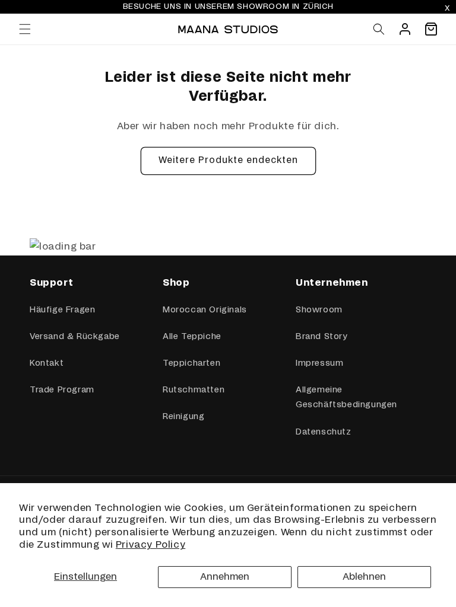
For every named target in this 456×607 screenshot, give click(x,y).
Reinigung (183, 417)
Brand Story (321, 337)
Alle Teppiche (192, 337)
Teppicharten (191, 363)
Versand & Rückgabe (75, 337)
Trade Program (62, 390)
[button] (25, 29)
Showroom (319, 310)
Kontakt (47, 363)
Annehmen (224, 577)
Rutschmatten (193, 390)
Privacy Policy (150, 545)
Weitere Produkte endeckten (228, 160)
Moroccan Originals (205, 310)
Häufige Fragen (62, 310)
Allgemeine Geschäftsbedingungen (346, 397)
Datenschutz (324, 432)
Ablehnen (364, 577)
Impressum (319, 363)
